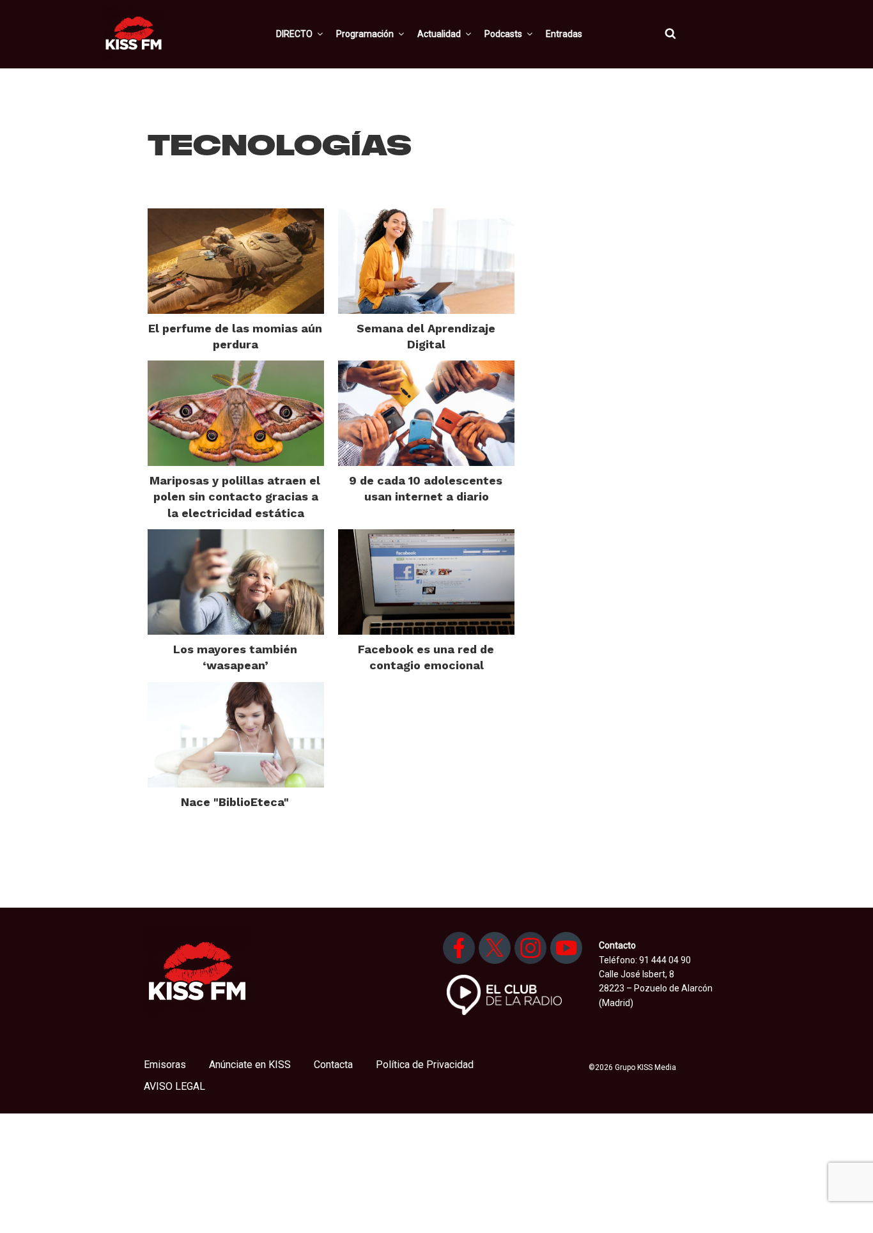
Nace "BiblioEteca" (235, 802)
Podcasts (503, 34)
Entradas (564, 34)
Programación (365, 34)
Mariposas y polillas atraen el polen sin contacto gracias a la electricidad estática (235, 496)
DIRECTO (294, 34)
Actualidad (439, 34)
